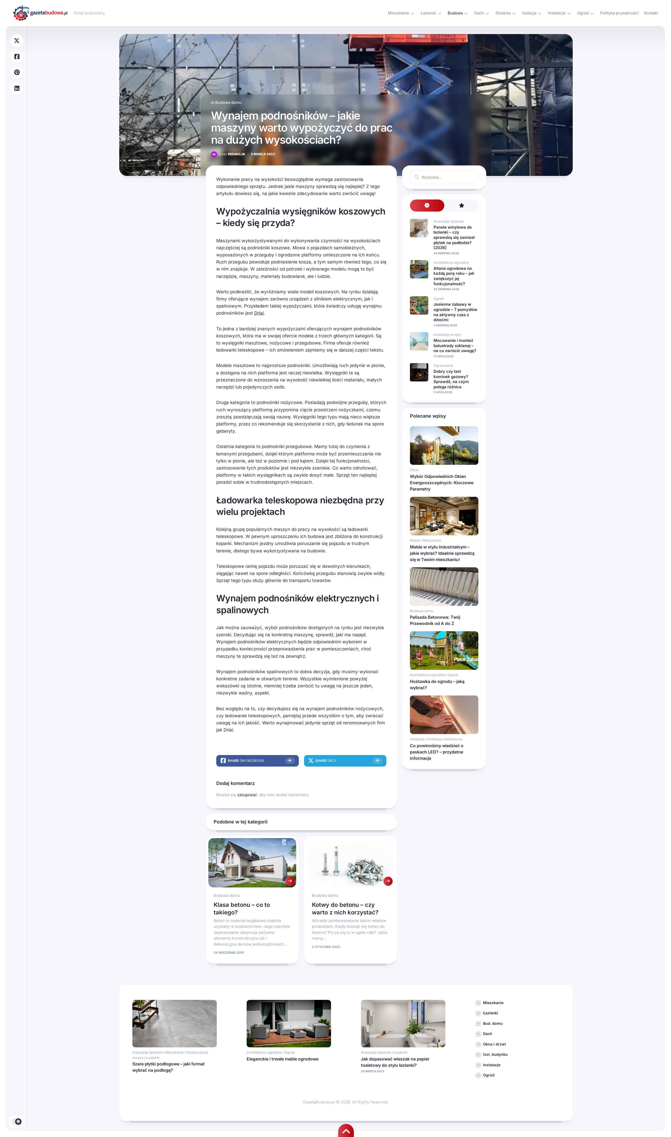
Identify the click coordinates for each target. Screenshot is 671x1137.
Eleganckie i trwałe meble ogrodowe (282, 1058)
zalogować (247, 794)
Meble (415, 540)
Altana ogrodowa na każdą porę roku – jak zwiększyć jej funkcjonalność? (454, 276)
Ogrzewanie (443, 365)
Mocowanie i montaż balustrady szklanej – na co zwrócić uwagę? (455, 345)
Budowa (455, 12)
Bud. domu (493, 1023)
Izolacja (529, 12)
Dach (479, 12)
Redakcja (232, 154)
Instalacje (557, 12)
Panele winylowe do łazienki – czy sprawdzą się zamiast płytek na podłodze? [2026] (454, 237)
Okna (414, 470)
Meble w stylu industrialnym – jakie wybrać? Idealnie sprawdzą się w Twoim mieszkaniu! (442, 553)
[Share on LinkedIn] (16, 88)
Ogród (583, 12)
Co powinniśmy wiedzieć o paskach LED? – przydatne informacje (436, 752)
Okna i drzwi (494, 1044)
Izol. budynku (495, 1054)
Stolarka (503, 12)
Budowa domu (228, 102)
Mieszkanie (398, 12)
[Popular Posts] (461, 206)
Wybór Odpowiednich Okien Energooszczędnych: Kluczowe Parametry (441, 483)
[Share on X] (16, 40)
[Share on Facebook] (16, 56)
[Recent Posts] (427, 206)
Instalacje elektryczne (445, 739)
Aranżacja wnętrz (448, 334)
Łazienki (428, 12)
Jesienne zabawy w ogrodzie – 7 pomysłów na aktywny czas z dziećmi (455, 312)
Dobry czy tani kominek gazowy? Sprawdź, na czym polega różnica (451, 379)
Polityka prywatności (619, 12)
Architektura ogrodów (451, 262)
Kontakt (651, 12)
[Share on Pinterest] (16, 72)
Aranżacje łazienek (449, 221)
